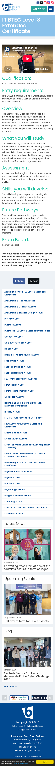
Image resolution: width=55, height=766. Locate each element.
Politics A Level (12, 483)
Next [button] (50, 697)
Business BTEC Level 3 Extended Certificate (27, 330)
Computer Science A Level (18, 342)
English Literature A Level (17, 372)
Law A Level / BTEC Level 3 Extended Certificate (23, 425)
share (20, 281)
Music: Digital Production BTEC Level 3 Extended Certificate (24, 455)
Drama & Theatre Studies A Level (21, 354)
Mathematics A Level (15, 432)
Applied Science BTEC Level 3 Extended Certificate (25, 293)
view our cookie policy (21, 763)
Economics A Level (14, 360)
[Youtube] (45, 2)
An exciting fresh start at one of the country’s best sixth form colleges (27, 567)
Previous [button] (4, 697)
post (35, 281)
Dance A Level (11, 348)
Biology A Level (12, 318)
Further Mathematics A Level (19, 390)
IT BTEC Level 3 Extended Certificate (23, 417)
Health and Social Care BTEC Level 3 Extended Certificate (23, 404)
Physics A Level (12, 477)
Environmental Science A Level (20, 378)
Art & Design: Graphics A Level (20, 306)
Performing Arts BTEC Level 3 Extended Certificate (24, 464)
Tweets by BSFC (10, 686)
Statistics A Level (13, 513)
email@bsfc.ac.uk (31, 750)
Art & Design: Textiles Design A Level (23, 312)
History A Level (12, 411)
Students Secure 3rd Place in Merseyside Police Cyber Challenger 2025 (27, 676)
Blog (8, 631)
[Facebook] (38, 2)
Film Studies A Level (14, 384)
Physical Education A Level (18, 471)
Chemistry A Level (13, 336)
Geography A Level (14, 396)
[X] (41, 2)
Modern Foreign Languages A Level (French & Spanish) (27, 446)
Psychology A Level (14, 489)
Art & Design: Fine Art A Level (19, 300)
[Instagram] (48, 2)
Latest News (14, 523)
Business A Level (13, 324)
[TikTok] (52, 2)
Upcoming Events (19, 578)
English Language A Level (17, 366)
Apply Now (39, 8)
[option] (19, 697)
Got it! (45, 762)
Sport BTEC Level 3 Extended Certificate (25, 507)
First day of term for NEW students (26, 621)
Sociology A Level (13, 501)
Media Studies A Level (16, 438)
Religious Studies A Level (17, 495)
